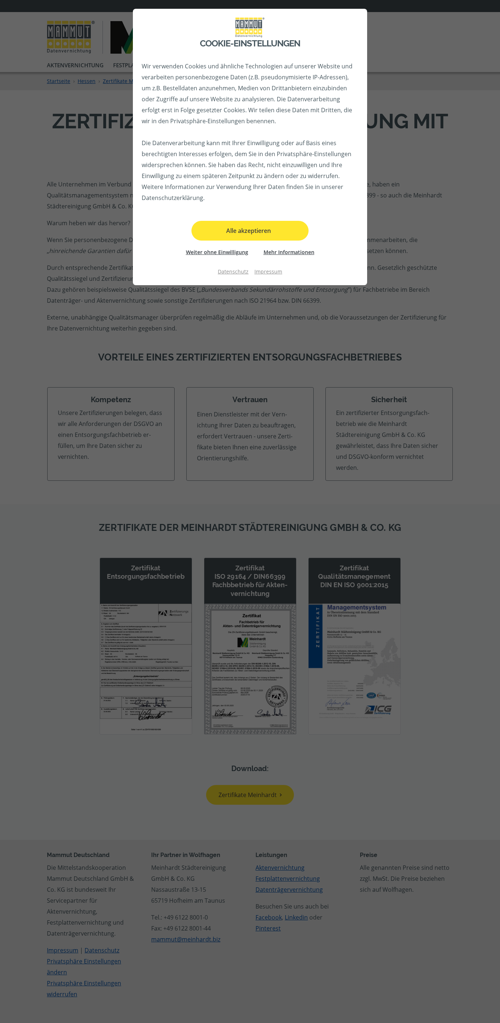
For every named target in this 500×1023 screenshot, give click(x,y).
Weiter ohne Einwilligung (217, 252)
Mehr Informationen (289, 252)
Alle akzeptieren (248, 231)
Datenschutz (233, 271)
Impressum (268, 271)
